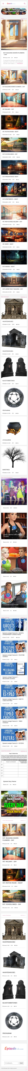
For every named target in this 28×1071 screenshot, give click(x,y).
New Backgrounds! (6, 69)
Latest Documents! (6, 751)
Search (21, 1063)
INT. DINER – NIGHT (8, 244)
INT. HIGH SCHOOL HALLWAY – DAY (12, 221)
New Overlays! (5, 296)
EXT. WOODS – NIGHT (9, 266)
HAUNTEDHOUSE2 (8, 321)
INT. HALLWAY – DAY (8, 109)
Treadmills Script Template (10, 604)
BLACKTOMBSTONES (9, 380)
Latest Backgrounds (8, 820)
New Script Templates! (7, 477)
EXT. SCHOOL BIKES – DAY (10, 154)
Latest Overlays (7, 915)
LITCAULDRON (7, 440)
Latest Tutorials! (5, 617)
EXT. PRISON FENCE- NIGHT (10, 176)
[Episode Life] (10, 5)
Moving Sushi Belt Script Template (13, 570)
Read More (20, 63)
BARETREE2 (6, 469)
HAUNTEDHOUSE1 (8, 351)
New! (2, 18)
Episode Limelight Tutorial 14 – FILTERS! (13, 743)
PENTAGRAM (6, 410)
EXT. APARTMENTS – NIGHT (10, 199)
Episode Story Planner (9, 781)
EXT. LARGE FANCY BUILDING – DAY (13, 289)
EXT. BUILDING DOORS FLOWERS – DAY (14, 86)
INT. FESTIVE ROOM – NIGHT (10, 131)
